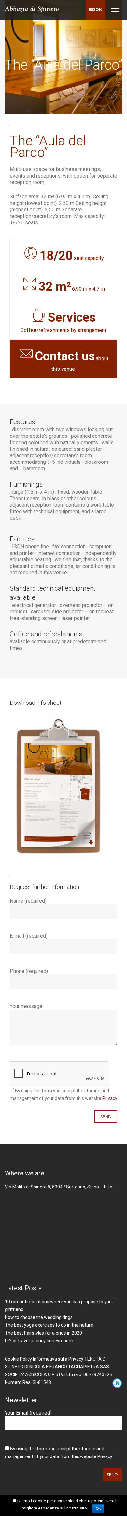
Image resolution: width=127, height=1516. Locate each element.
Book (95, 9)
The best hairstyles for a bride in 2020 (43, 1332)
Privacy (109, 1098)
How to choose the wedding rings (39, 1317)
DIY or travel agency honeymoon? (39, 1340)
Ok (98, 1508)
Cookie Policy (18, 1359)
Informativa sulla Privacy (58, 1359)
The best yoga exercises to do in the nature (49, 1325)
